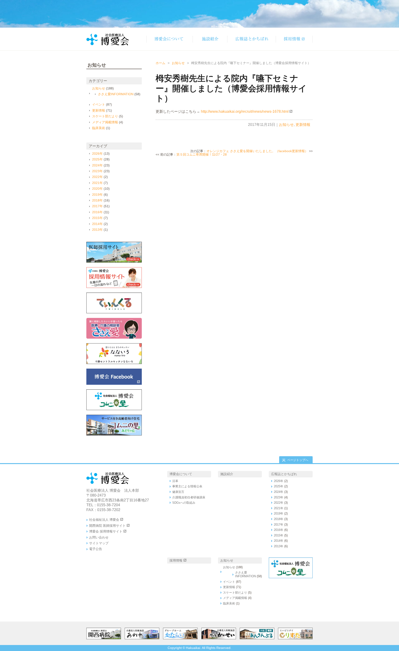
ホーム (160, 63)
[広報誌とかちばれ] (251, 39)
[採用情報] (294, 39)
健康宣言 (178, 492)
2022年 (97, 177)
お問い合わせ (99, 537)
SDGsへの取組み (183, 502)
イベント (98, 104)
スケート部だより (105, 116)
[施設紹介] (210, 39)
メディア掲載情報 (105, 122)
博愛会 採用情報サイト (105, 531)
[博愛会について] (169, 39)
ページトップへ (297, 460)
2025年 (97, 159)
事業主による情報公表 (187, 486)
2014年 (97, 224)
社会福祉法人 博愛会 (104, 519)
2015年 (97, 218)
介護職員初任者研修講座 (188, 497)
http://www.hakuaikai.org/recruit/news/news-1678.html (245, 111)
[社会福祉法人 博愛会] (114, 399)
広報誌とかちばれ (284, 474)
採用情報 (175, 560)
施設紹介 (226, 474)
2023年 (97, 171)
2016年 (97, 212)
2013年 (97, 229)
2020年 (97, 188)
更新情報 (303, 125)
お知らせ (178, 63)
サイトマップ (99, 543)
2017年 (97, 206)
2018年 (97, 200)
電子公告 (95, 549)
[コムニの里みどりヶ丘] (114, 425)
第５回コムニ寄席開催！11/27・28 (201, 154)
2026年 (97, 153)
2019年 (97, 194)
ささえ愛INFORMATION (115, 94)
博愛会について (180, 474)
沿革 (175, 481)
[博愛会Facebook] (114, 377)
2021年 (97, 183)
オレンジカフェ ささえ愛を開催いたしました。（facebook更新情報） (257, 151)
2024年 (97, 165)
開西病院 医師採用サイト (107, 525)
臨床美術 (98, 128)
